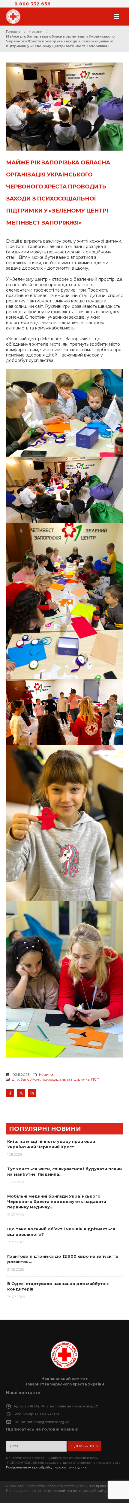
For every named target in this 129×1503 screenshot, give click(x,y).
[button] (118, 16)
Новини (46, 1075)
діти (15, 1079)
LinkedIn (32, 1093)
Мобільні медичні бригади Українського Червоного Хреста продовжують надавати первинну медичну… (56, 1201)
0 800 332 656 (32, 4)
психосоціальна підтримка (66, 1079)
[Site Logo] (15, 17)
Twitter (21, 1093)
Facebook (10, 1093)
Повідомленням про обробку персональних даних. (46, 1467)
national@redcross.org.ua (48, 1422)
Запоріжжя (30, 1079)
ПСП (95, 1079)
